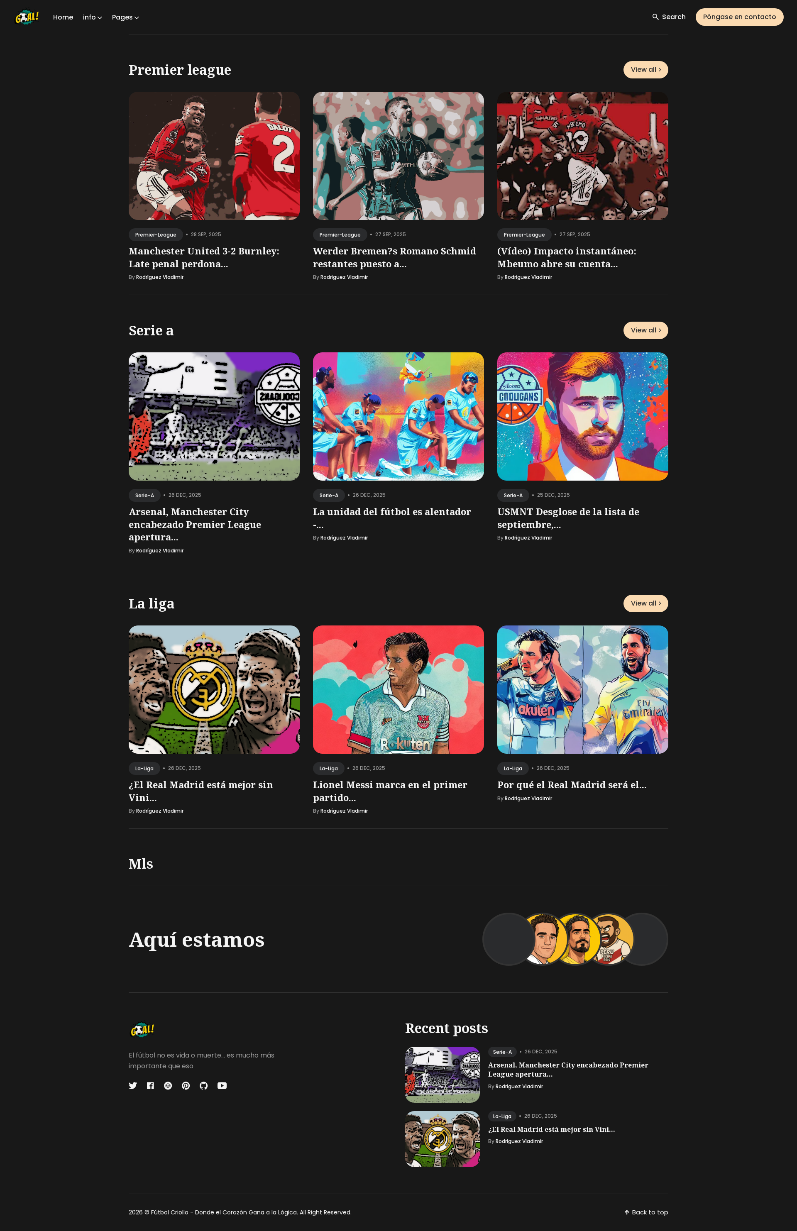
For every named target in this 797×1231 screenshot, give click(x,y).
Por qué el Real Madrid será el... (572, 784)
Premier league (180, 69)
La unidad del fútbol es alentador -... (392, 517)
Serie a (151, 330)
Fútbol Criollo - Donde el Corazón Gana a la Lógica (224, 1212)
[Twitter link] (134, 1086)
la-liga (144, 768)
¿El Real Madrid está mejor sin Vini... (551, 1129)
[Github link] (203, 1086)
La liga (152, 603)
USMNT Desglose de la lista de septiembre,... (568, 517)
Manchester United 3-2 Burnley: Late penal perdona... (204, 257)
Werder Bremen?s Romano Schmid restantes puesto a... (394, 257)
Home (63, 17)
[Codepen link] (168, 1086)
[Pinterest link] (185, 1086)
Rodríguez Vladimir (159, 277)
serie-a (144, 494)
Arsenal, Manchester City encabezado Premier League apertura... (195, 524)
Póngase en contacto (739, 17)
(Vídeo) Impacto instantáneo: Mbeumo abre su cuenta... (566, 257)
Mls (141, 863)
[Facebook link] (150, 1086)
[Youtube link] (222, 1086)
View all (643, 69)
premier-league (155, 234)
